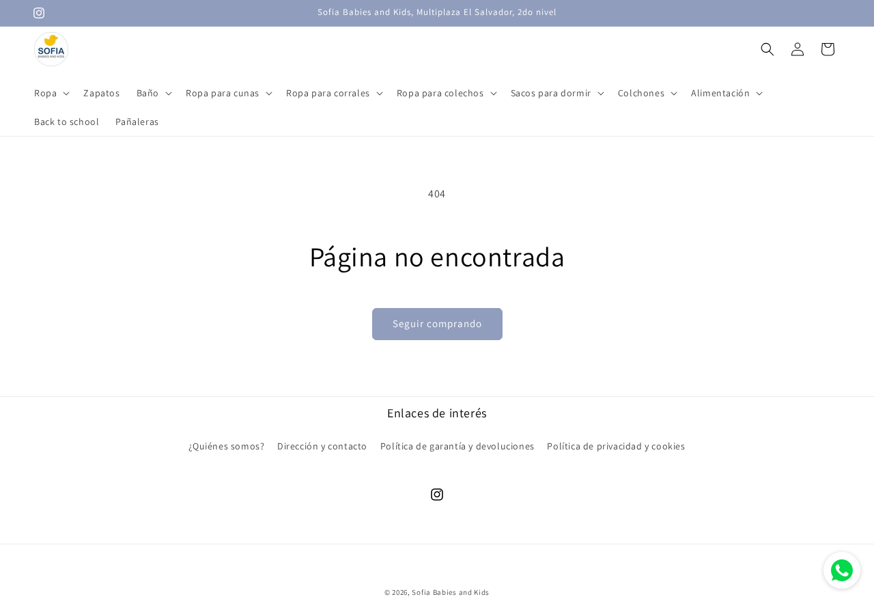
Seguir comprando (437, 323)
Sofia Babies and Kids (451, 592)
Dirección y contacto (322, 446)
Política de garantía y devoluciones (457, 446)
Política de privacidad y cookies (616, 446)
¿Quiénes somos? (226, 446)
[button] (50, 93)
